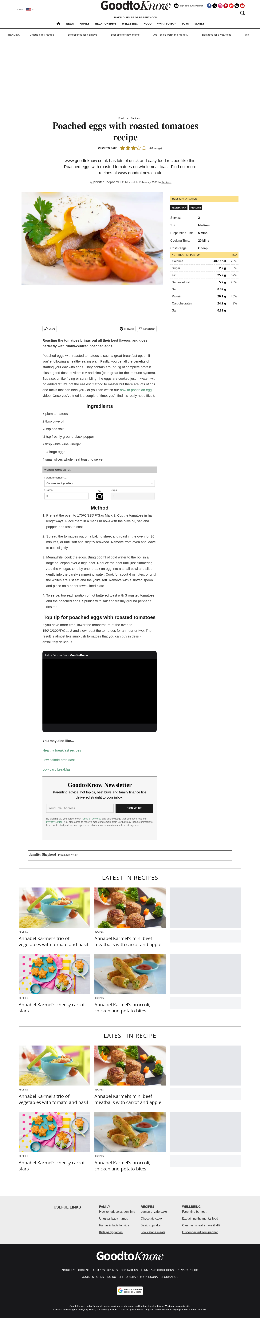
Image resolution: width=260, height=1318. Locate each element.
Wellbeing (130, 23)
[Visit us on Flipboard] (231, 5)
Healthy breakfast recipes (61, 750)
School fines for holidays (82, 34)
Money (199, 23)
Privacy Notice (54, 821)
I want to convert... (55, 477)
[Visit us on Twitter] (214, 5)
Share (52, 328)
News (70, 23)
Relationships (105, 23)
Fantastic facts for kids (114, 1225)
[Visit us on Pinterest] (225, 5)
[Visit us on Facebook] (209, 5)
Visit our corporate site (177, 1306)
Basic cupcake (150, 1225)
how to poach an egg (136, 390)
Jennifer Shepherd (106, 182)
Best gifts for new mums (125, 34)
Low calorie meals (153, 1232)
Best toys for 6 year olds (216, 34)
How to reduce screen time (117, 1211)
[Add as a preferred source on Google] (130, 1290)
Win (247, 34)
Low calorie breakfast (58, 760)
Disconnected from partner (200, 1232)
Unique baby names (42, 34)
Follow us (129, 328)
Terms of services (91, 818)
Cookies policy (93, 1276)
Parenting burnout (194, 1211)
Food (148, 23)
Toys (185, 23)
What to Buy (166, 23)
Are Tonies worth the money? (170, 34)
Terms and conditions (157, 1270)
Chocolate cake (151, 1218)
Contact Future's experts (98, 1270)
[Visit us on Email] (236, 5)
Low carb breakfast (56, 769)
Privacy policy (188, 1270)
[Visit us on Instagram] (220, 5)
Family (84, 23)
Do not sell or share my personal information (142, 1276)
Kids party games (111, 1232)
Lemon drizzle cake (154, 1211)
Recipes (135, 118)
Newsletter (149, 328)
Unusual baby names (113, 1218)
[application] (99, 691)
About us (68, 1270)
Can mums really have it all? (201, 1225)
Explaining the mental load (200, 1218)
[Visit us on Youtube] (242, 5)
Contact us (129, 1270)
